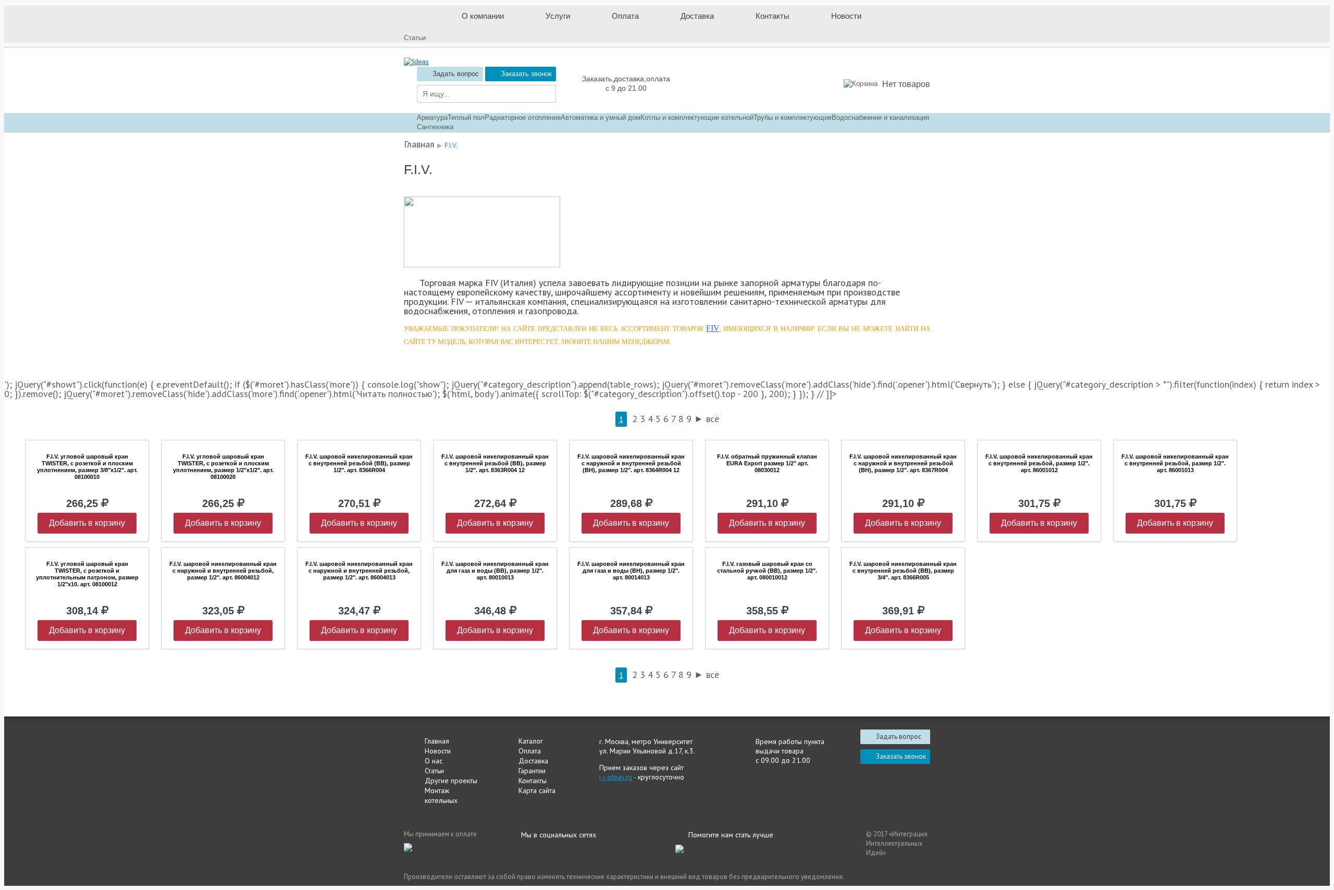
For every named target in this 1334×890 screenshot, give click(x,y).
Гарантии (532, 770)
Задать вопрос (456, 74)
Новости (438, 751)
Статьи (434, 770)
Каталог (530, 741)
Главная (437, 741)
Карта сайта (536, 790)
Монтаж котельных (441, 795)
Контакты (532, 780)
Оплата (529, 751)
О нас (433, 760)
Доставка (533, 760)
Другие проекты (451, 780)
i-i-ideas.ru (615, 777)
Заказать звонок (526, 74)
